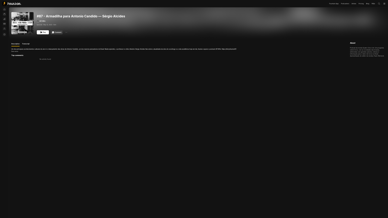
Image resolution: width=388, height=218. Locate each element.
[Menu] (384, 3)
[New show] (4, 34)
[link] (11, 4)
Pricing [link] (361, 3)
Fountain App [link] (334, 3)
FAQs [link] (373, 3)
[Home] (4, 9)
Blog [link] (367, 3)
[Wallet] (4, 24)
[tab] (15, 44)
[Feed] (4, 14)
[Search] (379, 3)
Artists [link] (354, 3)
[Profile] (4, 29)
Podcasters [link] (345, 3)
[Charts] (4, 19)
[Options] (66, 32)
